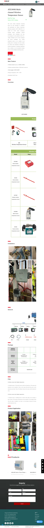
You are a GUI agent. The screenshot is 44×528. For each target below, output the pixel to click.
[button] (25, 2)
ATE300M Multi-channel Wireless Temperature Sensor (34, 4)
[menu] (25, 2)
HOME (6, 4)
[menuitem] (25, 2)
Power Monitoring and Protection (18, 4)
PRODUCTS (10, 4)
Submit (22, 503)
